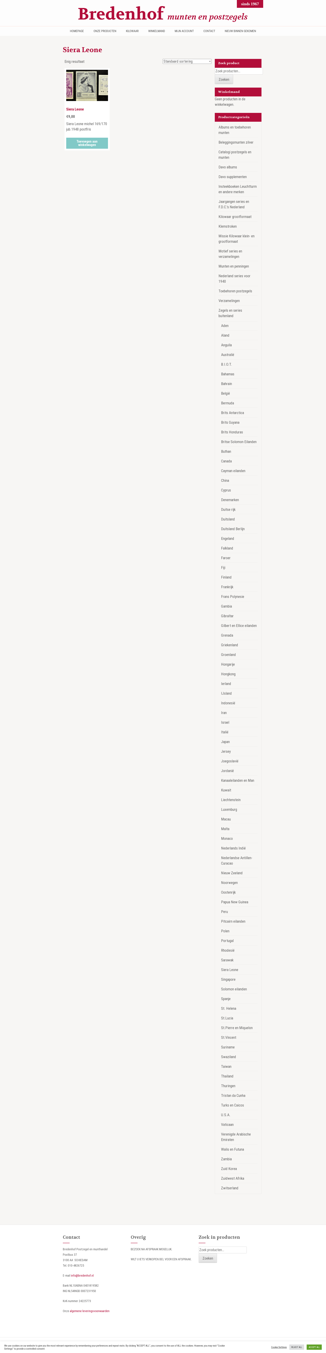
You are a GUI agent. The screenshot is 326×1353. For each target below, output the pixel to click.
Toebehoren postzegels (235, 291)
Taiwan (226, 1066)
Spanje (226, 999)
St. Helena (228, 1008)
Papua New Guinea (234, 902)
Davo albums (228, 167)
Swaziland (228, 1057)
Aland (225, 335)
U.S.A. (225, 1115)
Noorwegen (229, 883)
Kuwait (226, 790)
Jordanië (227, 771)
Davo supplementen (233, 177)
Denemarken (230, 500)
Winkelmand (156, 31)
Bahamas (227, 374)
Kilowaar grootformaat (235, 217)
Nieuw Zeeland (232, 873)
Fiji (223, 567)
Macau (226, 819)
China (225, 480)
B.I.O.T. (226, 364)
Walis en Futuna (232, 1149)
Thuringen (228, 1086)
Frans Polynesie (232, 597)
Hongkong (228, 674)
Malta (225, 829)
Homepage (77, 31)
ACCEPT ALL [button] (314, 1347)
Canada (226, 461)
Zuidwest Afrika (232, 1178)
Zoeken (224, 79)
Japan (225, 742)
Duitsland (228, 519)
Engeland (227, 538)
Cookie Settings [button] (279, 1347)
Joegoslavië (229, 761)
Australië (227, 355)
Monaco (227, 838)
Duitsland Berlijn (233, 529)
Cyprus (226, 490)
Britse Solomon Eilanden (239, 442)
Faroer (226, 558)
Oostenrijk (228, 892)
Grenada (227, 635)
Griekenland (229, 645)
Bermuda (227, 403)
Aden (225, 326)
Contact (209, 31)
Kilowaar (132, 31)
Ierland (226, 684)
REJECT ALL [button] (296, 1347)
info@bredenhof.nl (82, 1275)
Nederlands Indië (233, 848)
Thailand (227, 1076)
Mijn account (184, 31)
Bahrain (226, 384)
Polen (225, 931)
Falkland (227, 548)
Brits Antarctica (232, 413)
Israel (225, 722)
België (225, 393)
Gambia (226, 606)
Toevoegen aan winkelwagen (87, 143)
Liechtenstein (231, 800)
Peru (224, 912)
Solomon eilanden (234, 989)
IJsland (226, 693)
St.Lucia (227, 1018)
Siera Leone (229, 970)
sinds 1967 (250, 4)
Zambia (226, 1159)
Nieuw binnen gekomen (240, 31)
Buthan (226, 451)
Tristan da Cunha (233, 1095)
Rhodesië (227, 950)
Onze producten (105, 31)
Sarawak (227, 960)
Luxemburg (229, 809)
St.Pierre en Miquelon (237, 1028)
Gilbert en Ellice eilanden (239, 626)
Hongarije (228, 664)
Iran (224, 713)
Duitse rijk (228, 509)
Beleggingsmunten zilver (236, 142)
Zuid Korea (229, 1169)
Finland (226, 577)
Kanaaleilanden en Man (237, 780)
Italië (224, 732)
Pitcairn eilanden (233, 921)
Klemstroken (228, 226)
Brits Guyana (230, 422)
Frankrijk (227, 587)
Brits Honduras (232, 432)
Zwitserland (229, 1188)
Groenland (228, 655)
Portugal (227, 941)
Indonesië (228, 703)
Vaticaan (227, 1124)
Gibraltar (227, 616)
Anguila (226, 345)
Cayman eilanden (233, 471)
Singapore (228, 979)
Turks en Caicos (232, 1105)
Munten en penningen (234, 266)
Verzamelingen (229, 301)
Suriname (228, 1047)
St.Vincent (228, 1037)
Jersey (226, 751)
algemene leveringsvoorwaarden (90, 1311)
